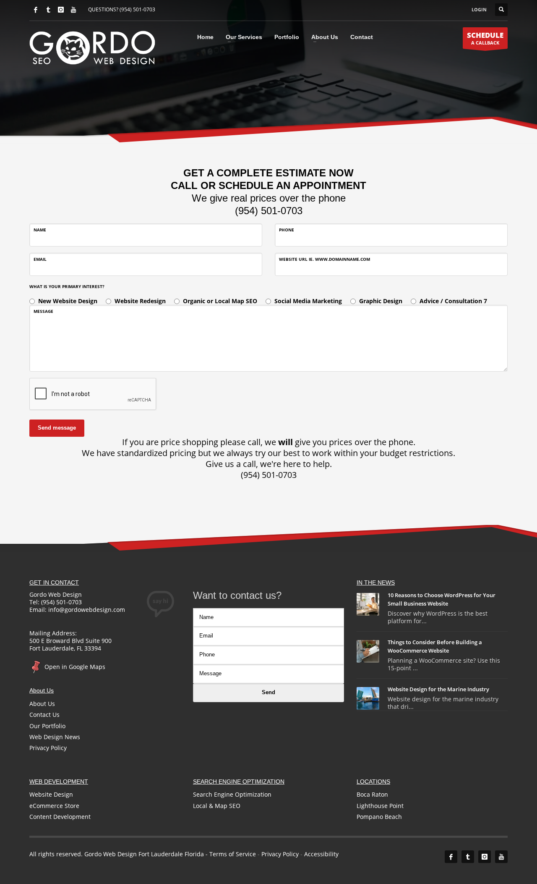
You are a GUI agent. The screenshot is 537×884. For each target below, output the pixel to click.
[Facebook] (35, 9)
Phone (286, 230)
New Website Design (67, 301)
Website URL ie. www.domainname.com (324, 259)
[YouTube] (73, 9)
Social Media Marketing (308, 301)
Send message (57, 428)
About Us (42, 704)
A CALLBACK (485, 38)
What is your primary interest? (66, 286)
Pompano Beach (379, 817)
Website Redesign (140, 301)
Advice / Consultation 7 (453, 301)
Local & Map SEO (216, 806)
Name (40, 230)
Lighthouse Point (380, 806)
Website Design (51, 794)
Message (43, 311)
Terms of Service (232, 854)
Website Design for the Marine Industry (438, 689)
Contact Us (44, 715)
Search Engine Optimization (232, 794)
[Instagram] (61, 9)
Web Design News (54, 737)
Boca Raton (372, 794)
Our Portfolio (47, 726)
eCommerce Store (54, 806)
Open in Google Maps (74, 667)
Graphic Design (380, 301)
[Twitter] (48, 9)
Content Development (60, 817)
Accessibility (321, 854)
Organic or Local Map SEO (220, 301)
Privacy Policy (48, 748)
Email (40, 259)
